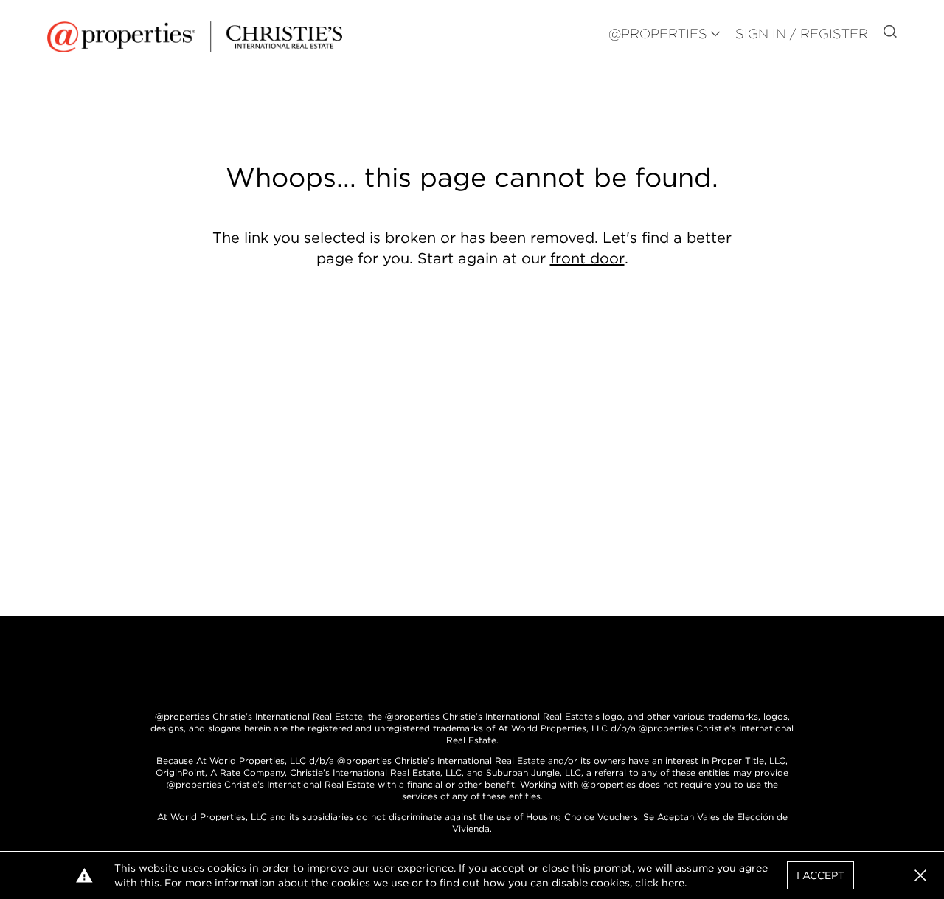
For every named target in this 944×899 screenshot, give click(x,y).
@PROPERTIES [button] (657, 33)
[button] (920, 875)
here (673, 883)
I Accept (820, 875)
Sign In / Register (801, 33)
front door (587, 258)
